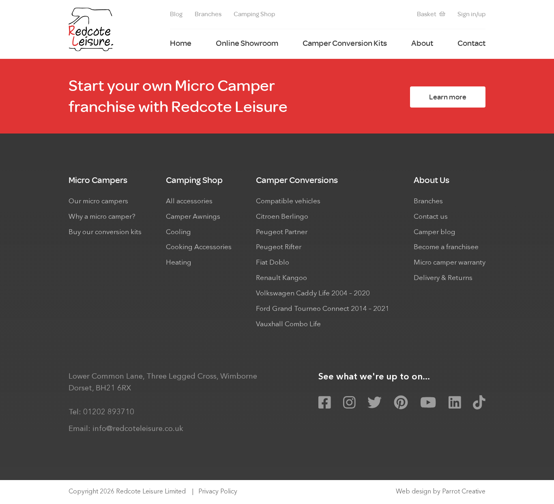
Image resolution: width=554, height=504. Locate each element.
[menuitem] (176, 14)
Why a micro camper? (102, 216)
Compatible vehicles (288, 201)
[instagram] (349, 403)
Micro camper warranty (449, 262)
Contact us (431, 216)
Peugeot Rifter (278, 247)
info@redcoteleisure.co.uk (137, 429)
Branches (208, 14)
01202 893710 (108, 412)
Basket (426, 14)
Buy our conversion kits (105, 232)
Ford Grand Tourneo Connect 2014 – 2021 (322, 309)
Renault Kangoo (281, 278)
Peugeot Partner (281, 232)
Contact (471, 43)
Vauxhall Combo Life (288, 324)
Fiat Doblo (272, 262)
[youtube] (428, 403)
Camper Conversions (297, 180)
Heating (178, 262)
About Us (431, 180)
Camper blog (434, 232)
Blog (176, 14)
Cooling (178, 232)
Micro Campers (98, 180)
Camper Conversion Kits (345, 43)
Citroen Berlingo (282, 216)
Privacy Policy (217, 492)
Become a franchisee (446, 247)
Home (180, 43)
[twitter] (374, 403)
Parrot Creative (463, 492)
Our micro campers (98, 201)
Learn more (447, 97)
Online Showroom (247, 43)
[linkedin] (455, 403)
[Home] (91, 29)
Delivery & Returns (443, 278)
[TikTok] (479, 403)
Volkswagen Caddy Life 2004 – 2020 (313, 293)
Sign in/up (471, 14)
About (422, 43)
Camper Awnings (193, 216)
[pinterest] (401, 403)
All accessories (189, 201)
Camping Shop (254, 14)
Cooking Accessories (199, 247)
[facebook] (324, 403)
